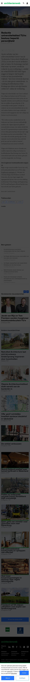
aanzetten (14, 673)
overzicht (9, 671)
